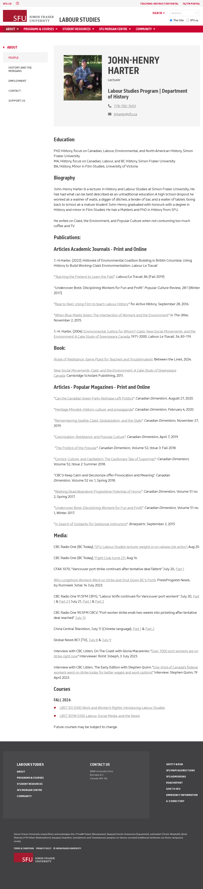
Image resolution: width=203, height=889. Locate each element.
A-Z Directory (175, 801)
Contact (15, 91)
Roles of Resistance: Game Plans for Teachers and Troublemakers (103, 359)
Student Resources (76, 29)
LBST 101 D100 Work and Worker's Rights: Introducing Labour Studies (112, 707)
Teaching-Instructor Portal (159, 3)
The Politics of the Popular (76, 448)
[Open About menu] (18, 29)
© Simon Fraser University (67, 848)
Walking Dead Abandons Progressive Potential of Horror (98, 491)
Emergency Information (182, 795)
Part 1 (180, 569)
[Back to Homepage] (29, 16)
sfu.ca (7, 3)
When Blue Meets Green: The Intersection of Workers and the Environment (111, 315)
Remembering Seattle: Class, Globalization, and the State (98, 420)
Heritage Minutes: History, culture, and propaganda (94, 409)
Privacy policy (43, 848)
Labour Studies (79, 20)
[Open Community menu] (154, 29)
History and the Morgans (20, 69)
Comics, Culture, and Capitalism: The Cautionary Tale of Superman (105, 459)
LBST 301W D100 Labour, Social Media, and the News (100, 716)
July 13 (80, 618)
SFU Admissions (176, 776)
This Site (178, 20)
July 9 (106, 640)
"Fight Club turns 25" (109, 558)
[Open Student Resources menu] (93, 29)
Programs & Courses (39, 29)
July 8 (93, 640)
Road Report (174, 782)
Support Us (17, 100)
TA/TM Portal (191, 3)
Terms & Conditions (24, 848)
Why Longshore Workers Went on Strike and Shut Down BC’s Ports (105, 580)
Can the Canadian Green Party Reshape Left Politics (94, 398)
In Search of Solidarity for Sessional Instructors (91, 524)
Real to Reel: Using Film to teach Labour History (91, 304)
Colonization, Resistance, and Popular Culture (89, 437)
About (10, 29)
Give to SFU (173, 789)
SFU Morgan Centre (113, 29)
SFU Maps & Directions (180, 770)
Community (144, 29)
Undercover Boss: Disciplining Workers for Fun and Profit (98, 508)
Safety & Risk (174, 764)
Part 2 (63, 601)
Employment (17, 81)
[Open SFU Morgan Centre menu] (130, 29)
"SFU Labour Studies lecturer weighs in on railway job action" (140, 547)
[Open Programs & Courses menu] (57, 29)
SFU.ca (194, 20)
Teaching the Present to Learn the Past (84, 276)
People (14, 57)
